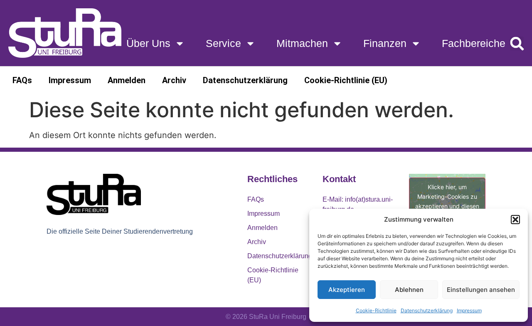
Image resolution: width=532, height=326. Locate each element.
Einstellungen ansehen (481, 290)
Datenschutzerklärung (427, 310)
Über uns (148, 43)
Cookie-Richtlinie (376, 310)
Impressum (469, 310)
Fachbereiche (473, 43)
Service (223, 43)
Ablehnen (409, 290)
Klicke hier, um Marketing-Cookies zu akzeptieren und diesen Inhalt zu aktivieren (447, 201)
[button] (515, 219)
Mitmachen (302, 43)
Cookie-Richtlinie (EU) (345, 80)
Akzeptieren (346, 290)
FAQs (22, 80)
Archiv (174, 80)
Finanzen (384, 43)
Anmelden (126, 80)
